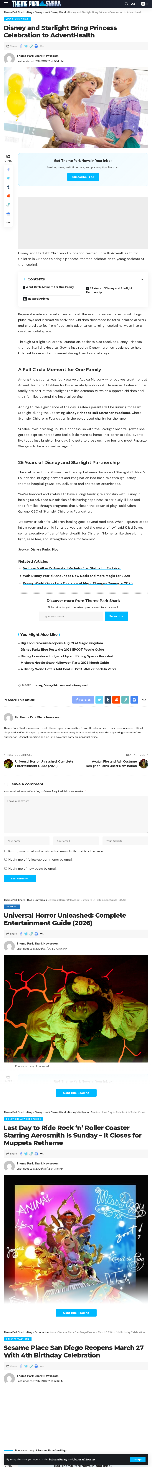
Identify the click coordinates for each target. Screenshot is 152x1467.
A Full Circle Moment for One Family (50, 287)
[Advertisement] (83, 223)
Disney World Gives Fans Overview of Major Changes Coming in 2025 (78, 583)
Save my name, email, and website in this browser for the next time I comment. (56, 851)
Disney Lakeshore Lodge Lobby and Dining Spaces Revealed (67, 656)
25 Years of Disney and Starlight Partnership (109, 290)
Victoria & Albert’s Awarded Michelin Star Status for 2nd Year (72, 568)
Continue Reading (76, 1093)
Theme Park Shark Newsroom (38, 56)
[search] (126, 4)
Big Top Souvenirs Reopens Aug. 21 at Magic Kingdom (62, 643)
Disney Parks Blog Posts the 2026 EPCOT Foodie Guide (62, 649)
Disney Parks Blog (45, 549)
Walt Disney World (17, 19)
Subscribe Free (83, 177)
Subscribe (116, 616)
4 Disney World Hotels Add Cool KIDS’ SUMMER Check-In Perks (68, 669)
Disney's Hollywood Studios (23, 1119)
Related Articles (38, 298)
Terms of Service (84, 1459)
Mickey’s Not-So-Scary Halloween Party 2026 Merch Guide (65, 662)
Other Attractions (17, 1339)
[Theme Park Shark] (36, 4)
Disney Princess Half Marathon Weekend (98, 413)
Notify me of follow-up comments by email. (40, 859)
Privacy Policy (58, 1459)
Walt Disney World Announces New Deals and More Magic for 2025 (76, 576)
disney (38, 685)
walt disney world (77, 685)
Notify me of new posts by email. (32, 869)
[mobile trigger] (7, 4)
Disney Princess (54, 685)
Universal (12, 906)
